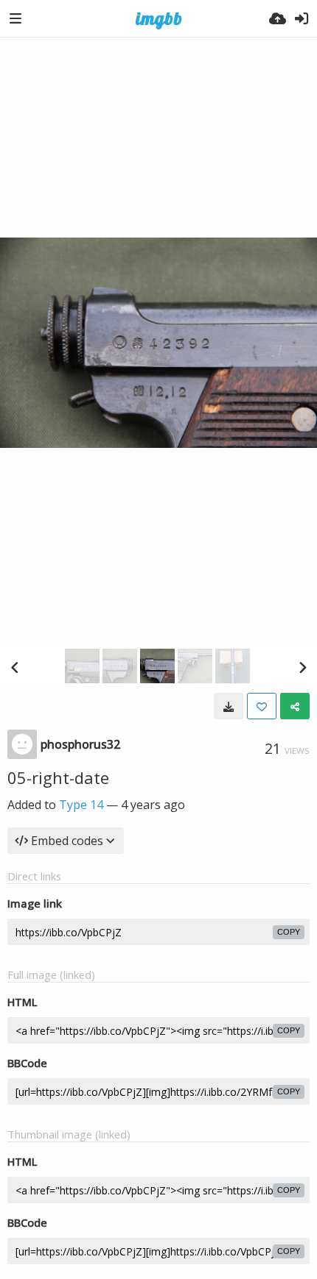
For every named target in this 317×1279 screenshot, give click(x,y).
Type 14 (81, 805)
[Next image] (302, 667)
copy (288, 931)
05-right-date (58, 777)
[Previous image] (14, 667)
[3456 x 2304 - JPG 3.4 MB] (228, 706)
